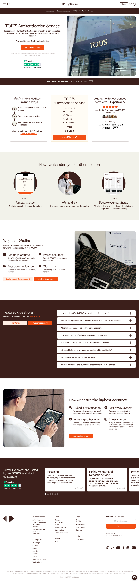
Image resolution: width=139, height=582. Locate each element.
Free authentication (61, 533)
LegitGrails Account (29, 133)
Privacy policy (80, 524)
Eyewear (36, 557)
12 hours (69, 111)
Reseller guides (60, 527)
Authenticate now (32, 47)
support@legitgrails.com (115, 535)
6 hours (69, 115)
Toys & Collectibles (39, 559)
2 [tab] (48, 494)
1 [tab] (45, 494)
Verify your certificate (36, 533)
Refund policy (80, 527)
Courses (58, 520)
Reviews (58, 542)
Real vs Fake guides (59, 523)
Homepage (50, 11)
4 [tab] (52, 494)
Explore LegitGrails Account (18, 279)
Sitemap (79, 530)
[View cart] (130, 4)
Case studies (59, 530)
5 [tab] (55, 494)
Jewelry (35, 551)
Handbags (36, 543)
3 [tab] (50, 494)
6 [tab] (57, 494)
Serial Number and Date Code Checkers (39, 524)
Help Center (35, 316)
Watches (35, 554)
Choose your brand (63, 11)
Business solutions (39, 529)
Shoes (35, 548)
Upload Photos (68, 137)
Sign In (123, 4)
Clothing (35, 545)
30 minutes (70, 123)
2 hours (69, 119)
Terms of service (79, 521)
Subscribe (121, 526)
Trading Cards (37, 562)
